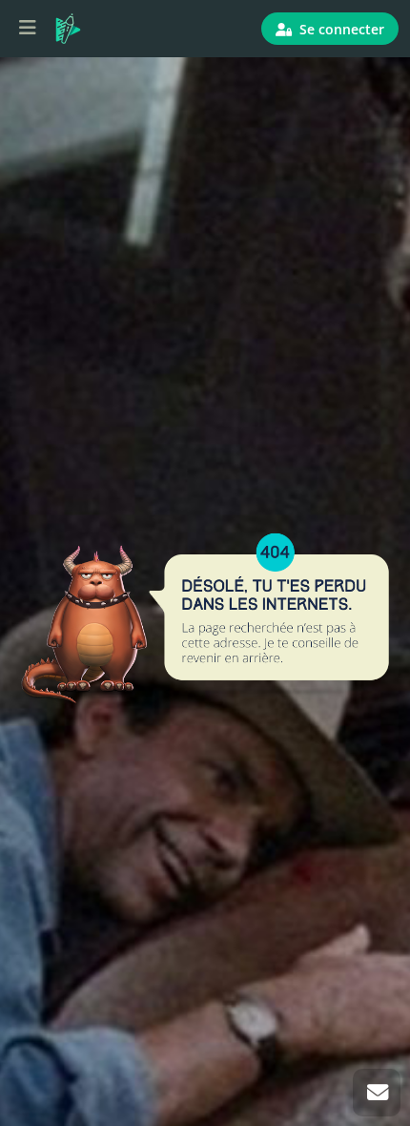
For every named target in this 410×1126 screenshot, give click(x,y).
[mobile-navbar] (27, 28)
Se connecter (340, 29)
